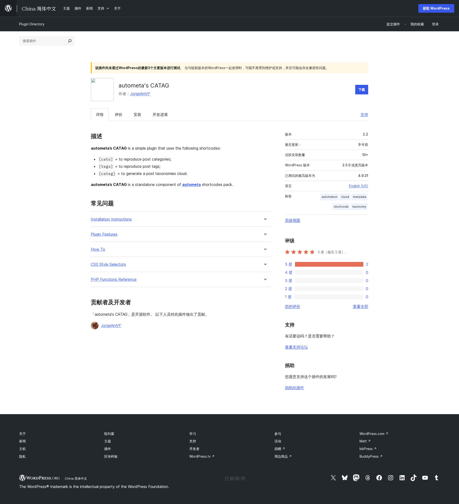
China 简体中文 (76, 478)
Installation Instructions (111, 219)
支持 (364, 114)
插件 (107, 449)
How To (98, 249)
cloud (345, 197)
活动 (277, 441)
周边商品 (283, 456)
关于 (22, 434)
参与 (277, 434)
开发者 (194, 449)
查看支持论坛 (296, 347)
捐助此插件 (294, 387)
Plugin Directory (31, 24)
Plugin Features (104, 234)
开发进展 (160, 114)
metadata (359, 197)
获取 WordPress (436, 8)
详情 (100, 114)
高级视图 (292, 220)
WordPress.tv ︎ (202, 456)
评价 (118, 114)
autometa (191, 184)
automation (329, 197)
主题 (107, 441)
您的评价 (292, 306)
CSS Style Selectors (108, 264)
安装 (137, 114)
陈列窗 (109, 434)
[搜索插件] (70, 41)
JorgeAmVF (140, 93)
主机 (22, 449)
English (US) (358, 186)
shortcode (341, 206)
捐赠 (279, 449)
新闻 (22, 441)
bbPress (368, 449)
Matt (365, 441)
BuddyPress (371, 456)
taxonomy (359, 206)
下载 (361, 89)
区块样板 (111, 456)
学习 (192, 434)
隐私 (22, 456)
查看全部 (360, 306)
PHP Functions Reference (114, 279)
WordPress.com (374, 434)
